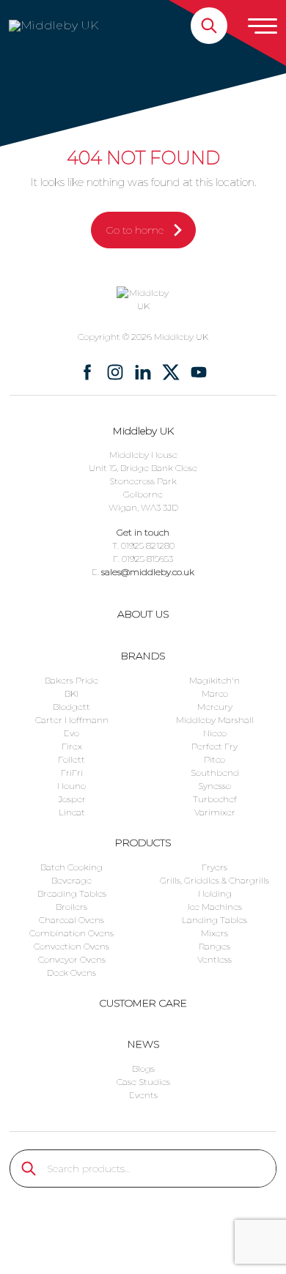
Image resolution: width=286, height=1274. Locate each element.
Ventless (214, 959)
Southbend (215, 772)
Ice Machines (215, 906)
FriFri (72, 772)
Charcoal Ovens (71, 919)
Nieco (215, 732)
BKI (71, 693)
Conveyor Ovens (72, 959)
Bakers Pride (71, 680)
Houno (71, 785)
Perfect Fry (214, 746)
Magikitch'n (214, 680)
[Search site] (209, 25)
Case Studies (143, 1081)
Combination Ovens (71, 932)
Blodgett (71, 706)
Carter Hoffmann (72, 719)
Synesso (214, 785)
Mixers (214, 932)
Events (143, 1094)
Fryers (214, 867)
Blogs (143, 1068)
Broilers (71, 906)
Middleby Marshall (215, 719)
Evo (71, 732)
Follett (71, 759)
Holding (215, 893)
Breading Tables (71, 893)
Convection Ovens (71, 946)
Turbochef (215, 798)
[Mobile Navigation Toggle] (262, 25)
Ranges (214, 946)
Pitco (214, 759)
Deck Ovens (71, 972)
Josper (72, 798)
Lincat (72, 812)
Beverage (71, 880)
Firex (72, 746)
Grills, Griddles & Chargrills (214, 880)
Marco (215, 693)
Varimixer (214, 812)
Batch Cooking (71, 867)
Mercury (214, 706)
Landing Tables (214, 919)
